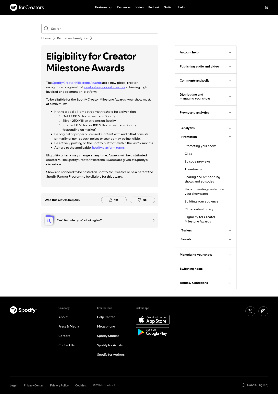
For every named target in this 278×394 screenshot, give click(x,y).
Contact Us (66, 345)
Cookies (80, 385)
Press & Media (68, 326)
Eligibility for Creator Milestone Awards (200, 219)
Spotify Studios (108, 335)
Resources (124, 7)
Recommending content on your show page (204, 191)
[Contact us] (152, 220)
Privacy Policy (59, 385)
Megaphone (106, 326)
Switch (168, 7)
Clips (188, 153)
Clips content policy (199, 209)
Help (181, 7)
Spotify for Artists (110, 345)
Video (139, 7)
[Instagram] (263, 311)
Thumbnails (193, 169)
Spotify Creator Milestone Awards (77, 82)
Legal (13, 385)
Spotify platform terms (108, 147)
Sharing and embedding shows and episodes (202, 179)
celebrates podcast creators (104, 87)
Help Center (106, 317)
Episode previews (197, 161)
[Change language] (266, 7)
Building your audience (201, 201)
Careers (64, 335)
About (63, 317)
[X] (250, 311)
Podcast (153, 7)
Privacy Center (34, 385)
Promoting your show (200, 146)
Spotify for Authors (111, 354)
